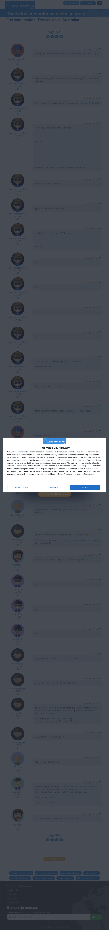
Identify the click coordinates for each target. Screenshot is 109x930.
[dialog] (54, 465)
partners (21, 452)
